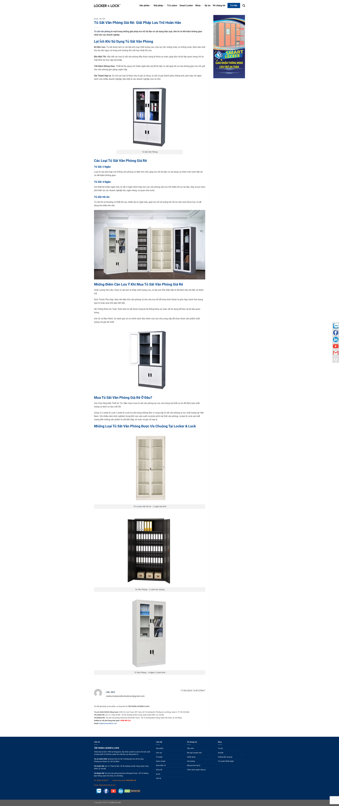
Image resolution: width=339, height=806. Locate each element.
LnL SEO (110, 692)
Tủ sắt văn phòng (102, 31)
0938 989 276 (131, 780)
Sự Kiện (220, 753)
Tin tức (102, 19)
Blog (96, 19)
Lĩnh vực (159, 753)
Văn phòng (191, 761)
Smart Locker (186, 5)
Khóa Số (159, 770)
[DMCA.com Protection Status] (131, 791)
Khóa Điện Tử (161, 765)
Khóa (197, 5)
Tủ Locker (172, 5)
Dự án (208, 5)
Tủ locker (159, 757)
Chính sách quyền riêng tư (196, 770)
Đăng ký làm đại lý (193, 765)
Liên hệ (158, 778)
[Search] (243, 5)
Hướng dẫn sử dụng (225, 757)
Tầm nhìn (190, 748)
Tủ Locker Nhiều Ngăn (226, 761)
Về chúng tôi (219, 5)
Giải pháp (158, 5)
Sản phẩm (144, 5)
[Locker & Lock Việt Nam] (107, 5)
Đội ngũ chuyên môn (194, 753)
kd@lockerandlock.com (108, 723)
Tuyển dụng (191, 757)
